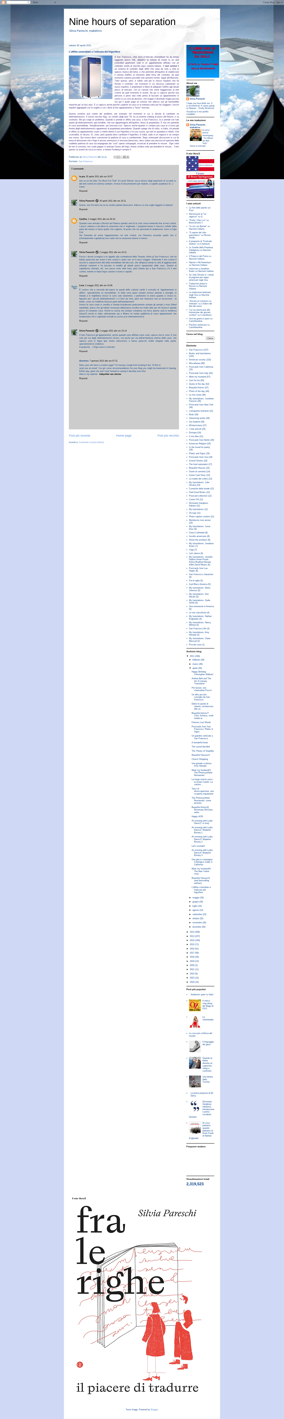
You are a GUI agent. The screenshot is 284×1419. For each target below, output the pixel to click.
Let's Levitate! (198, 846)
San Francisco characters (201, 574)
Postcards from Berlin (199, 440)
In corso (206, 130)
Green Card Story (197, 475)
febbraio (196, 659)
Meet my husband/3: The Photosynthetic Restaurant (202, 772)
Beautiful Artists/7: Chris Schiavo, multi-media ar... (203, 715)
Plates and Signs (197, 453)
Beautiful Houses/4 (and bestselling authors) (201, 880)
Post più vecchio (168, 435)
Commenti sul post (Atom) (91, 442)
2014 (192, 940)
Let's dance (194, 553)
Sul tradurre (194, 421)
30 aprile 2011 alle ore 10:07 (99, 176)
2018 (192, 957)
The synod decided (201, 746)
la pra (82, 176)
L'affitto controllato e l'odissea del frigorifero (201, 890)
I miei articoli (195, 429)
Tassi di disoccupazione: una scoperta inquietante (203, 791)
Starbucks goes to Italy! (202, 994)
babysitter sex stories (110, 374)
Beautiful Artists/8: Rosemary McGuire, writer (202, 810)
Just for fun (194, 380)
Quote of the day (197, 384)
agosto (196, 910)
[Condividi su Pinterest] (127, 157)
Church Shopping (200, 759)
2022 (192, 973)
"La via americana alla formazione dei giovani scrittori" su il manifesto (200, 312)
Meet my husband (197, 376)
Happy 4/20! (197, 816)
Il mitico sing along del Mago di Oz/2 (207, 1004)
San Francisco (86, 161)
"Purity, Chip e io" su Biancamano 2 (199, 221)
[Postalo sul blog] (118, 157)
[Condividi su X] (121, 157)
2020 (192, 965)
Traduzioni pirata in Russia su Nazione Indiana (198, 286)
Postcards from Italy (198, 373)
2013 (192, 936)
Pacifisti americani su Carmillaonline (199, 326)
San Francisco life (197, 628)
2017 (192, 953)
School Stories (196, 460)
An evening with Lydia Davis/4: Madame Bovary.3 (202, 852)
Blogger (154, 1409)
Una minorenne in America (201, 606)
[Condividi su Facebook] (124, 157)
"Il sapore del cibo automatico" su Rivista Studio (200, 235)
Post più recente (79, 435)
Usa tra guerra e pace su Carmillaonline (201, 319)
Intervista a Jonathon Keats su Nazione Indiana (201, 269)
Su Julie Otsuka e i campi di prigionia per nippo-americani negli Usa (201, 277)
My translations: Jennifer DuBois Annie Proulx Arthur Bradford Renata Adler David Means (201, 561)
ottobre (196, 918)
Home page (123, 435)
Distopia (193, 432)
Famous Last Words (201, 722)
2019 (192, 961)
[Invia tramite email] (115, 157)
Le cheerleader (207, 1018)
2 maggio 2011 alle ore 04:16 (101, 219)
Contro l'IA (194, 499)
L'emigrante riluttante (199, 411)
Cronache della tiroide (199, 488)
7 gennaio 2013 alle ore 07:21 (104, 361)
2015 (192, 944)
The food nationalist (198, 464)
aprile (195, 668)
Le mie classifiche (197, 612)
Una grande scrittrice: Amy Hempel (202, 764)
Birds (191, 414)
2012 (192, 932)
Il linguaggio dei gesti (208, 1043)
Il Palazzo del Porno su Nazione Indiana (200, 257)
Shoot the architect (198, 540)
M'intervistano (195, 425)
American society (197, 359)
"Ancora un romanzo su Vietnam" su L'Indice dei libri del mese (200, 303)
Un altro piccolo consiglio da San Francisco (201, 697)
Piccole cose (195, 644)
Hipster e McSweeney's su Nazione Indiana (200, 263)
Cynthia (83, 219)
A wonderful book (200, 742)
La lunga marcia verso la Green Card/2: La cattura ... (202, 782)
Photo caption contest (199, 516)
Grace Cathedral (196, 532)
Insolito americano (197, 536)
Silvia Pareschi (87, 201)
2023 (192, 977)
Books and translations (200, 353)
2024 (192, 982)
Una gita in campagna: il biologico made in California (202, 862)
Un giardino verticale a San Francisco (202, 737)
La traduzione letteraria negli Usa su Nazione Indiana (200, 295)
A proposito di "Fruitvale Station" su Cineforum (200, 242)
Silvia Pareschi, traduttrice (198, 126)
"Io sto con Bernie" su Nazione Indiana (199, 227)
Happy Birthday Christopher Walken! (202, 673)
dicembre (197, 927)
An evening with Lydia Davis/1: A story (202, 822)
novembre (197, 922)
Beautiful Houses (197, 468)
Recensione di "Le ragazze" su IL (197, 215)
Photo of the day (197, 391)
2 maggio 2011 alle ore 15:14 (113, 330)
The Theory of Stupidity (203, 751)
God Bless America (198, 584)
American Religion (197, 443)
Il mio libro (194, 436)
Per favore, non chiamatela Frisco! (202, 689)
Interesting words (197, 418)
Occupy (192, 513)
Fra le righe (194, 580)
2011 (192, 656)
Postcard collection (198, 496)
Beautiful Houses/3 (201, 755)
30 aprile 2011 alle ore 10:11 (112, 201)
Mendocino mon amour (200, 520)
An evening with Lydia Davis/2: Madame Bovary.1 (202, 830)
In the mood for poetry (199, 447)
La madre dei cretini (198, 478)
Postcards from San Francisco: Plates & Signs (202, 729)
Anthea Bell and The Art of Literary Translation (201, 681)
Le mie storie (195, 395)
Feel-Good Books (197, 492)
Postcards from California (201, 367)
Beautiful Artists (196, 387)
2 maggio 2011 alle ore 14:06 (98, 285)
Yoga (191, 549)
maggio (196, 897)
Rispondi (83, 191)
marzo (195, 664)
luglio (195, 906)
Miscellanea (194, 363)
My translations (196, 509)
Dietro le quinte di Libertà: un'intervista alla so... (202, 706)
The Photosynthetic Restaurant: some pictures (201, 800)
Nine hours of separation (122, 21)
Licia (81, 285)
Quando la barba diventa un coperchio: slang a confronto (207, 1064)
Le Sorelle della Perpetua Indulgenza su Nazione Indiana (201, 250)
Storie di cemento (197, 471)
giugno (195, 901)
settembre (197, 914)
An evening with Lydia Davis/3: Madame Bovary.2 (202, 839)
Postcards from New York (201, 404)
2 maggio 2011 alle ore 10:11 (113, 252)
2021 (192, 969)
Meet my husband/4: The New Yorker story (201, 871)
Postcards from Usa (198, 457)
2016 (192, 948)
